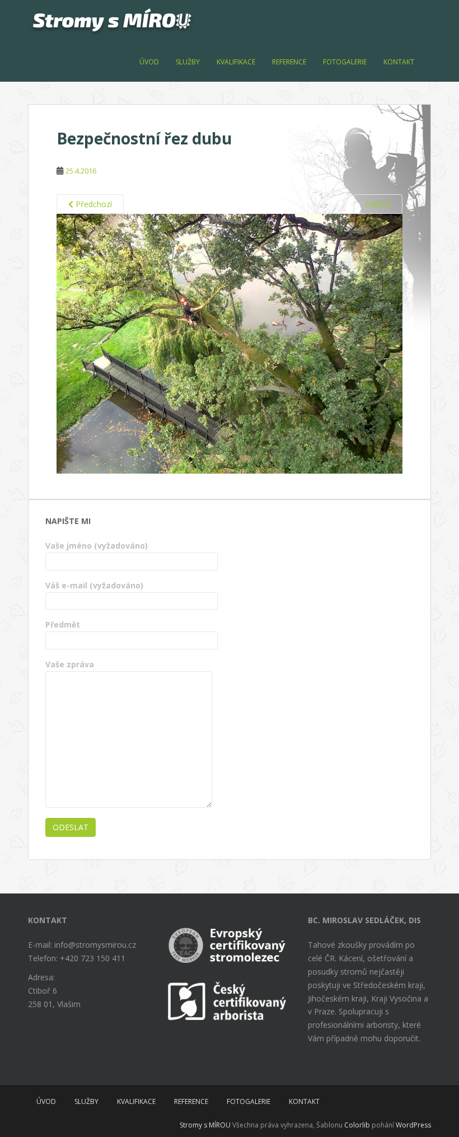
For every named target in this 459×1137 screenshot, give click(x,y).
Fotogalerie (345, 62)
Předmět (62, 624)
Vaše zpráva (69, 664)
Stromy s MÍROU (205, 1125)
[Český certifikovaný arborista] (229, 1000)
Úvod (149, 62)
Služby (188, 62)
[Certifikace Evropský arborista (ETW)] (229, 942)
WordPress (413, 1125)
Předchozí (92, 204)
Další (376, 204)
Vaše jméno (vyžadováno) (96, 545)
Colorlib (357, 1125)
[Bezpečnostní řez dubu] (229, 343)
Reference (289, 62)
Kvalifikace (236, 62)
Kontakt (398, 62)
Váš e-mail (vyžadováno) (94, 585)
